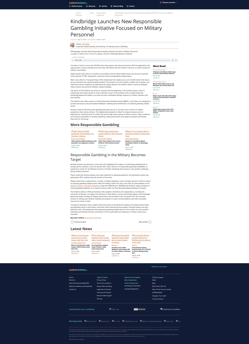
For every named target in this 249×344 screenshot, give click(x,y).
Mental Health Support (104, 296)
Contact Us (72, 289)
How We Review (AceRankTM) (79, 283)
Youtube (165, 270)
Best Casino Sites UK (159, 286)
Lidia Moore (74, 147)
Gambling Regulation (131, 289)
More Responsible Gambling (95, 124)
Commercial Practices (104, 292)
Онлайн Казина (157, 299)
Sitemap (99, 299)
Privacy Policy (101, 280)
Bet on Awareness (130, 280)
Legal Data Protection (104, 289)
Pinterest (161, 270)
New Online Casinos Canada (161, 289)
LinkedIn (157, 270)
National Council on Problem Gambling (85, 186)
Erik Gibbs (86, 44)
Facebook (170, 270)
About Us (72, 280)
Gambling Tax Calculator (132, 286)
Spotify (178, 270)
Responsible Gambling (93, 218)
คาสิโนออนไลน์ (157, 292)
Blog (153, 283)
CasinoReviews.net (76, 309)
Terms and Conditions (104, 283)
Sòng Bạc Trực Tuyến (159, 296)
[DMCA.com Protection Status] (140, 309)
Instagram (174, 270)
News (92, 13)
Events (131, 6)
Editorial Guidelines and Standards (80, 286)
